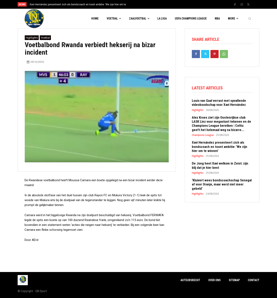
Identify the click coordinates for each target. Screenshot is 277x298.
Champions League (203, 135)
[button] (249, 18)
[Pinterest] (214, 54)
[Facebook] (235, 5)
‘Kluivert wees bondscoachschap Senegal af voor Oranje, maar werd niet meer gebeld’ (222, 184)
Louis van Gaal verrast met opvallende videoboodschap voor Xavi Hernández (219, 103)
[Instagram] (242, 5)
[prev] (145, 4)
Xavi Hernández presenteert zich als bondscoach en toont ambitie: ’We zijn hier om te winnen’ (219, 146)
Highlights (32, 37)
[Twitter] (248, 5)
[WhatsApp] (224, 54)
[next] (152, 4)
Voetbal (45, 37)
